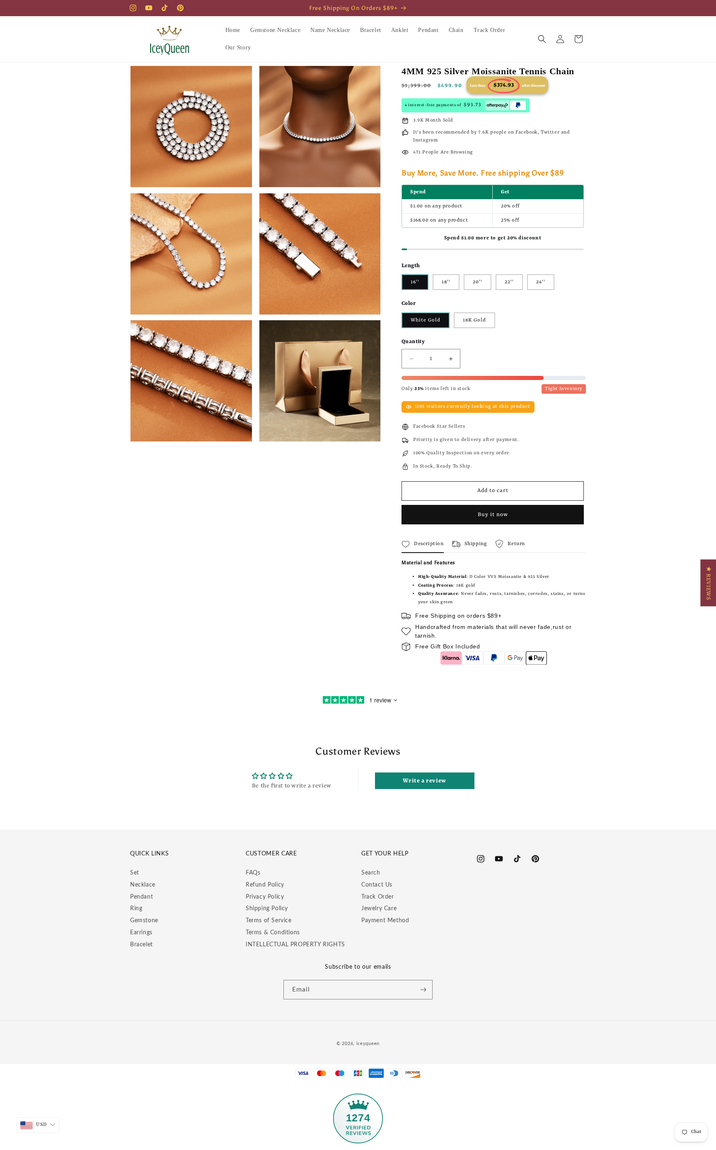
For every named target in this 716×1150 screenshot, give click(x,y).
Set (134, 873)
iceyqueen (368, 1043)
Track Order (377, 897)
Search (370, 873)
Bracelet (141, 945)
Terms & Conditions (273, 933)
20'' (477, 282)
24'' (540, 282)
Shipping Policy (267, 908)
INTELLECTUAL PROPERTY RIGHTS (295, 945)
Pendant (141, 897)
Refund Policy (265, 885)
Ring (136, 908)
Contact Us (376, 885)
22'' (509, 282)
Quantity (413, 342)
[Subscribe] (423, 989)
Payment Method (385, 920)
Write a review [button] (424, 780)
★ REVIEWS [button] (708, 582)
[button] (542, 39)
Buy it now (493, 515)
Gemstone (144, 920)
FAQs (253, 873)
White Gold (425, 320)
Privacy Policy (265, 897)
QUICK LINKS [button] (149, 854)
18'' (446, 282)
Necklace (142, 885)
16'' (415, 282)
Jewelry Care (379, 908)
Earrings (141, 933)
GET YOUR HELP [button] (385, 854)
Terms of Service (269, 920)
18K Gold (474, 320)
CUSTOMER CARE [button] (271, 854)
